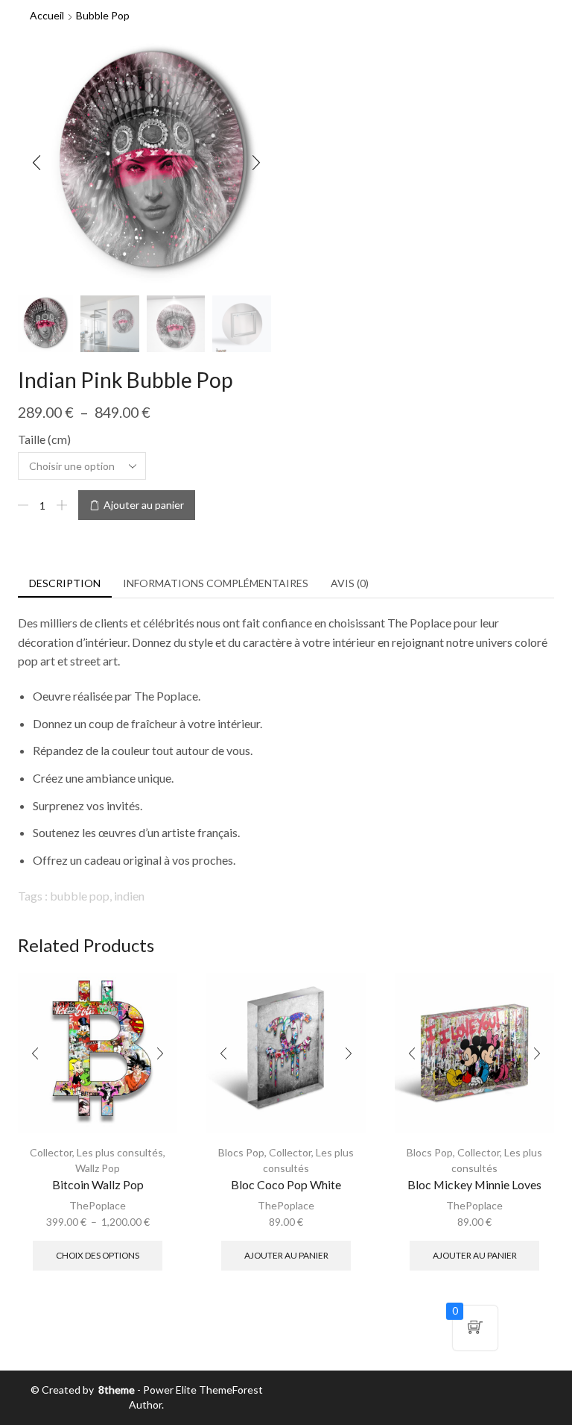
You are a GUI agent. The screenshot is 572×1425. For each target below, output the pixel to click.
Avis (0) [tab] (350, 583)
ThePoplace (97, 1205)
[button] (36, 163)
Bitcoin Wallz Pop (98, 1184)
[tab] (65, 583)
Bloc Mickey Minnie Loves (474, 1184)
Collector (51, 1152)
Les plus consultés (120, 1152)
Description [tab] (65, 583)
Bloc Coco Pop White (286, 1184)
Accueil (47, 15)
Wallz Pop (97, 1168)
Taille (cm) (44, 439)
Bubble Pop (103, 15)
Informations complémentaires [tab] (215, 583)
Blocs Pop (241, 1152)
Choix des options (97, 1255)
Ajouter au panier (144, 504)
